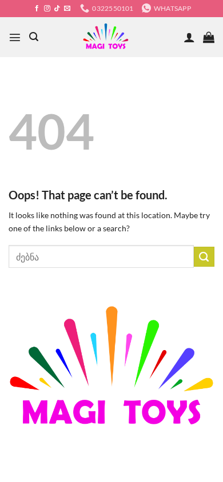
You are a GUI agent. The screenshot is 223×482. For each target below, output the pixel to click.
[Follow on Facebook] (37, 8)
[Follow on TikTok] (57, 8)
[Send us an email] (67, 8)
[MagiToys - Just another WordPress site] (106, 37)
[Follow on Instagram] (47, 8)
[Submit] (204, 257)
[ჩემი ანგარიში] (189, 37)
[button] (15, 37)
